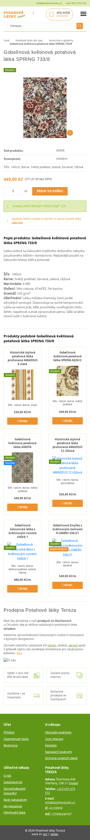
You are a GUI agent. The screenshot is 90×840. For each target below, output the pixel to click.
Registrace (11, 746)
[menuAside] (83, 14)
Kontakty (51, 746)
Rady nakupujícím (15, 800)
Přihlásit (9, 733)
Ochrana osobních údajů (61, 758)
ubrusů (73, 646)
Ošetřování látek (14, 813)
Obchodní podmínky (58, 733)
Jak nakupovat (13, 806)
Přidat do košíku (50, 191)
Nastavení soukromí (58, 752)
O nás (7, 776)
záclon (52, 646)
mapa (73, 783)
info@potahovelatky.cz (49, 3)
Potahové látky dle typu (29, 40)
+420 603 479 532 (76, 3)
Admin (54, 834)
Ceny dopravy (54, 739)
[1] (80, 26)
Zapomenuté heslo (16, 739)
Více (19, 653)
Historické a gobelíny (61, 40)
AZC (45, 834)
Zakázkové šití (13, 782)
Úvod (6, 40)
